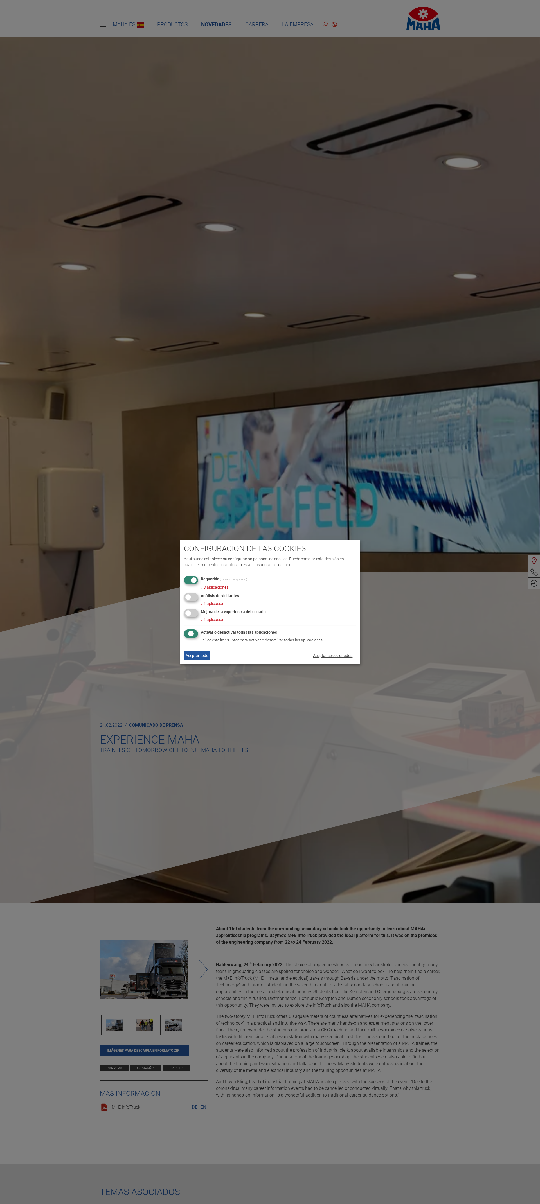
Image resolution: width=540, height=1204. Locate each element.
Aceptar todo (197, 655)
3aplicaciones (214, 587)
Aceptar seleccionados (332, 655)
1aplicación (212, 603)
